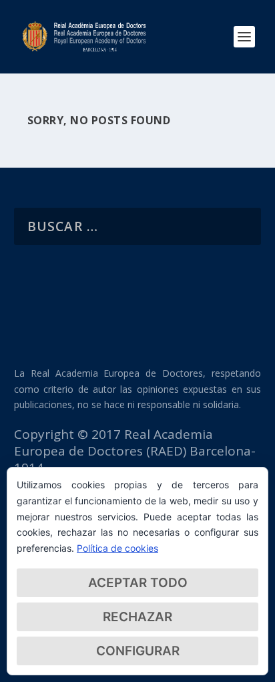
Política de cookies (117, 548)
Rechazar (137, 617)
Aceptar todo (138, 582)
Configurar (138, 651)
